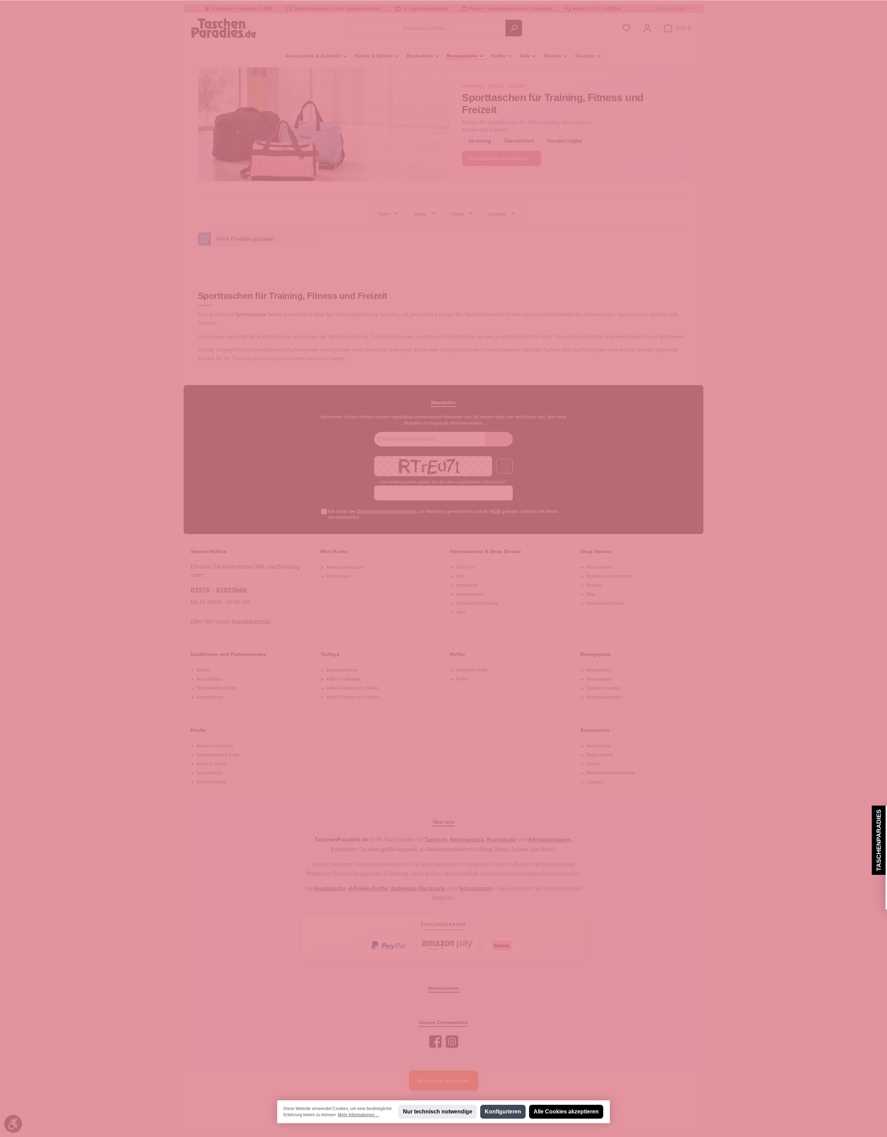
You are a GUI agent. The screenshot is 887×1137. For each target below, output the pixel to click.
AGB (495, 511)
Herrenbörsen (209, 679)
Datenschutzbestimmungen (386, 511)
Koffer (457, 654)
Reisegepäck (595, 654)
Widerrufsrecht (470, 594)
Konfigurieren (503, 1111)
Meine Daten (338, 576)
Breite (421, 213)
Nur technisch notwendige (437, 1111)
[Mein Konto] (647, 28)
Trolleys (329, 654)
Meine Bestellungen (345, 567)
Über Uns (465, 567)
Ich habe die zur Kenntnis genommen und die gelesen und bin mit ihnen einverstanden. (443, 514)
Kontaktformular (251, 621)
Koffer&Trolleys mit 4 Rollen (352, 697)
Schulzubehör (209, 773)
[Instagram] (452, 1041)
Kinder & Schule (211, 764)
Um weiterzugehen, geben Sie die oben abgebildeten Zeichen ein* (444, 482)
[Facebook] (435, 1041)
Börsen (203, 670)
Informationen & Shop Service (485, 551)
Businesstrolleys (341, 670)
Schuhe (593, 764)
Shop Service (596, 551)
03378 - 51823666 (219, 590)
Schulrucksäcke (211, 782)
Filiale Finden (599, 567)
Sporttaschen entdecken (501, 158)
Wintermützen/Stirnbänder (610, 773)
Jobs (460, 612)
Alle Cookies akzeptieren (566, 1111)
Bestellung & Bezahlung (609, 576)
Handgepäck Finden (605, 603)
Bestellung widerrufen (444, 1080)
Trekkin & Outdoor (603, 688)
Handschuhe (598, 746)
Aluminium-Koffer (472, 670)
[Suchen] (514, 28)
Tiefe (384, 213)
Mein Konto (334, 551)
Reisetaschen (599, 670)
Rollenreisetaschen (604, 697)
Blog (590, 594)
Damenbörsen (209, 697)
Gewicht (498, 213)
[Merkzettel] (626, 28)
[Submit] (499, 439)
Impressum (466, 585)
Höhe (458, 213)
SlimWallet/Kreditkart (216, 688)
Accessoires (594, 730)
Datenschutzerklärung (477, 603)
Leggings (595, 782)
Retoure (593, 585)
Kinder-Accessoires (214, 746)
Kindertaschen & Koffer (218, 755)
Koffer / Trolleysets (343, 679)
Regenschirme (600, 755)
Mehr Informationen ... (358, 1114)
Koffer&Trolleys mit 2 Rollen (352, 688)
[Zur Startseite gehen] (223, 28)
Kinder (198, 730)
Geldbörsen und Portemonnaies (228, 654)
